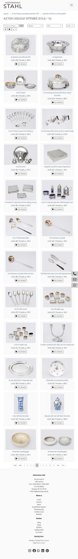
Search (21, 26)
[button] (5, 29)
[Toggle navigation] (71, 5)
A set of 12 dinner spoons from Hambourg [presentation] (21, 131)
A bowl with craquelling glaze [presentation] (20, 451)
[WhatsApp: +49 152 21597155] (74, 285)
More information (21, 64)
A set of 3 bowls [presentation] (20, 92)
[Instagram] (30, 551)
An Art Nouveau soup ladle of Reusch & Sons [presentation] (21, 273)
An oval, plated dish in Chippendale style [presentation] (21, 380)
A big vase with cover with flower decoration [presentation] (57, 416)
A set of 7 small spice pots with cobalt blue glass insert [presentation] (57, 202)
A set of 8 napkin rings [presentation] (57, 309)
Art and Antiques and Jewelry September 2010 (25, 13)
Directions (39, 502)
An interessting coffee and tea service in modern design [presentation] (57, 131)
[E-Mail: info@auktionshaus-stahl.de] (74, 279)
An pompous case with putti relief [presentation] (20, 57)
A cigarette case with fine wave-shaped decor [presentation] (57, 166)
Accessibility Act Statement (39, 507)
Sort (13, 29)
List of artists (39, 532)
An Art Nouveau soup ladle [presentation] (57, 238)
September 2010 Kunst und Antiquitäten (54, 13)
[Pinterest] (48, 551)
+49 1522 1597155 (41, 489)
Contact (39, 499)
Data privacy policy (39, 509)
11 (53, 465)
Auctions (6, 13)
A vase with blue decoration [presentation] (21, 416)
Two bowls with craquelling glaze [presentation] (57, 451)
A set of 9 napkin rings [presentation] (20, 344)
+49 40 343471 (45, 484)
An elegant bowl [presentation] (57, 57)
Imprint (39, 504)
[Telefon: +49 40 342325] (74, 273)
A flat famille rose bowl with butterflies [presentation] (57, 380)
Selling (39, 522)
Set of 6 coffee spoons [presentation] (20, 309)
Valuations (39, 527)
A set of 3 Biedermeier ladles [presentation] (20, 238)
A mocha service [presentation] (20, 166)
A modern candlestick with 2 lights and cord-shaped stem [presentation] (57, 344)
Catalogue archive (39, 530)
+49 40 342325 (36, 484)
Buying (39, 525)
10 (50, 465)
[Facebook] (35, 551)
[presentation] (21, 45)
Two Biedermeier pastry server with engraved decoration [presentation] (57, 273)
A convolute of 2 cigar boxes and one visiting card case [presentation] (20, 202)
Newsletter (39, 514)
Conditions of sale (39, 512)
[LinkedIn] (43, 551)
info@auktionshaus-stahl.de (40, 491)
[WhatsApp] (39, 551)
